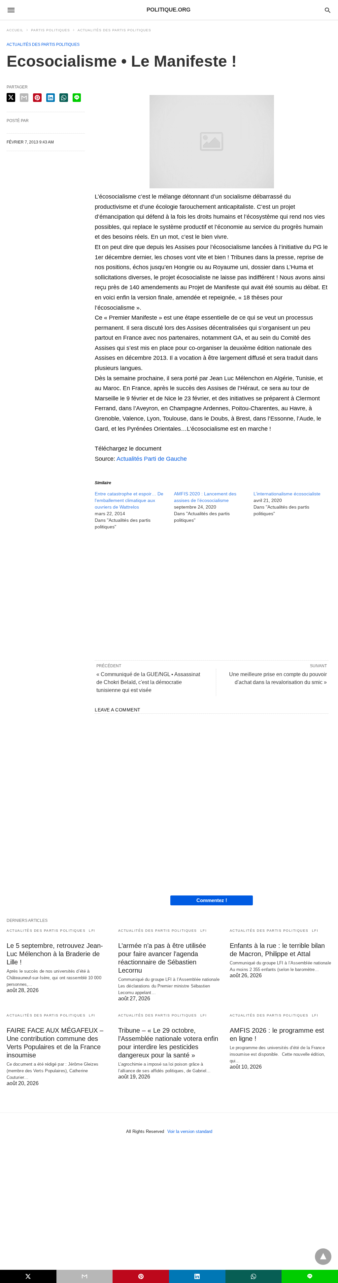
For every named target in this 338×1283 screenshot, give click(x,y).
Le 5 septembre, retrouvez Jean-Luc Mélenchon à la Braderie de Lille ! (55, 954)
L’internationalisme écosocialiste (287, 493)
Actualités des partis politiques (114, 30)
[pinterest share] (37, 97)
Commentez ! (211, 900)
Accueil (15, 30)
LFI (92, 930)
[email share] (24, 97)
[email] (84, 1276)
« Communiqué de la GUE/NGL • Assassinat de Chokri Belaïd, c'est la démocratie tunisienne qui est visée (148, 682)
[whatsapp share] (63, 97)
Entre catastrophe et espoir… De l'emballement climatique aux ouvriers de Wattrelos (129, 500)
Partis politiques (50, 30)
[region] (211, 594)
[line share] (77, 97)
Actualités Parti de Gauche (152, 458)
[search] (327, 10)
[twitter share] (11, 97)
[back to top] (323, 1256)
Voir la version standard (189, 1131)
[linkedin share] (50, 97)
